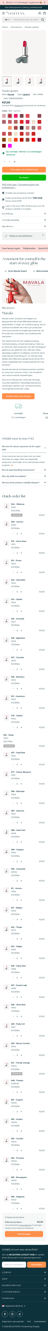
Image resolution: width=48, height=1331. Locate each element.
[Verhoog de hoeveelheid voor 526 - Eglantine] (21, 650)
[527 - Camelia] (10, 122)
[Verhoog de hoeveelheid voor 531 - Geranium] (21, 708)
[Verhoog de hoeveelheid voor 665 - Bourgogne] (21, 1189)
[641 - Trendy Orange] (10, 140)
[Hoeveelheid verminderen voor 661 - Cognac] (13, 1111)
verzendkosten (25, 1225)
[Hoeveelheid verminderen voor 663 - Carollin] (13, 1150)
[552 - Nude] (33, 122)
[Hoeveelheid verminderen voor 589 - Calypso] (13, 861)
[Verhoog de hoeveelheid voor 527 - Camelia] (21, 669)
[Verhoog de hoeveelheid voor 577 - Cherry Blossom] (21, 783)
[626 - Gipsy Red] (22, 134)
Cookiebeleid (40, 1321)
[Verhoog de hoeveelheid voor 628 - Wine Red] (21, 1016)
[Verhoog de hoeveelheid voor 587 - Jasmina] (21, 822)
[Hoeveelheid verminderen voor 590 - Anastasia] (13, 880)
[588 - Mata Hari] (22, 128)
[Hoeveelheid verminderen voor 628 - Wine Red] (13, 1016)
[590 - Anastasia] (33, 128)
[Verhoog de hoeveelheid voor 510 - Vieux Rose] (21, 553)
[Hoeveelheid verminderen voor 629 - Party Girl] (13, 1035)
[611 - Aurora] (39, 128)
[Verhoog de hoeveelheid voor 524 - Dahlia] (21, 611)
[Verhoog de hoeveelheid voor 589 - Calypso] (21, 861)
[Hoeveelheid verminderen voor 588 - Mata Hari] (13, 842)
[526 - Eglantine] (4, 122)
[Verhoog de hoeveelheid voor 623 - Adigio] (21, 958)
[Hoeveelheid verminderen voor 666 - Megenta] (13, 1208)
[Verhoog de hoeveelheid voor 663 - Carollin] (21, 1150)
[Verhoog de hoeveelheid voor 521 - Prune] (21, 572)
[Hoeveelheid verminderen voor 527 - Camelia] (13, 669)
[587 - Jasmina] (16, 128)
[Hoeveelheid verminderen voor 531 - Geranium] (13, 708)
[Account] (39, 13)
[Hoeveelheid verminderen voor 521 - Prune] (13, 572)
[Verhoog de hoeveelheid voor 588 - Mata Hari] (21, 842)
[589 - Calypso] (28, 128)
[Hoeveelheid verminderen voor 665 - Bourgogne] (13, 1189)
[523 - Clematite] (28, 116)
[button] (3, 2)
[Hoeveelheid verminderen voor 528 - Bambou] (13, 688)
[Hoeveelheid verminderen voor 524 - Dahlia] (13, 611)
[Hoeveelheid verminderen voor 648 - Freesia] (13, 1092)
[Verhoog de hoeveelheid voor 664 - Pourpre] (21, 1169)
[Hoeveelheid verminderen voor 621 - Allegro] (13, 919)
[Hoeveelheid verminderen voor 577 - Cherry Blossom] (13, 783)
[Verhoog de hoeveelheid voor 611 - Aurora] (21, 900)
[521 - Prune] (22, 116)
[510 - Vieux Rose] (16, 116)
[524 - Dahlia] (33, 116)
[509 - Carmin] (10, 116)
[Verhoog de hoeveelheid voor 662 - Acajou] (21, 1131)
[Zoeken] (42, 19)
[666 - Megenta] (10, 146)
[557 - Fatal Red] (39, 122)
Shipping (18, 106)
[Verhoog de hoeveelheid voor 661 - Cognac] (21, 1111)
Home (5, 27)
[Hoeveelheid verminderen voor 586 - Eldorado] (13, 803)
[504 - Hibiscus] (4, 116)
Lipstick (26, 94)
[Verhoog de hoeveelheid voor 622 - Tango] (21, 938)
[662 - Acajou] (28, 140)
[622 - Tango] (10, 134)
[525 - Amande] (39, 116)
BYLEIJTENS (14, 1326)
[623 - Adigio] (16, 134)
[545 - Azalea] (28, 122)
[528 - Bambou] (16, 122)
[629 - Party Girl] (39, 134)
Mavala (11, 94)
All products (16, 27)
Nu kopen (24, 177)
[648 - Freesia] (16, 140)
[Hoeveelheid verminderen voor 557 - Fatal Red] (13, 764)
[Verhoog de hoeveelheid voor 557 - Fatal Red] (21, 764)
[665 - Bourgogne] (4, 146)
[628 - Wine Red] (33, 134)
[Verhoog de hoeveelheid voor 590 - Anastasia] (21, 880)
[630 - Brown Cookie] (4, 140)
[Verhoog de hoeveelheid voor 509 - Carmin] (21, 533)
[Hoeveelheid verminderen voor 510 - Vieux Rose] (13, 553)
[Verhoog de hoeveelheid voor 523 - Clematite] (21, 591)
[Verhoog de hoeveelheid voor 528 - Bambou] (21, 688)
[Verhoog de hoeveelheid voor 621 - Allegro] (21, 919)
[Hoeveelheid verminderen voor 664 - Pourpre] (13, 1169)
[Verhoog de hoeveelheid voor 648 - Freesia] (21, 1092)
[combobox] (24, 20)
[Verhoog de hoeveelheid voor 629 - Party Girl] (21, 1035)
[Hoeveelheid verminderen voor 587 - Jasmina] (13, 822)
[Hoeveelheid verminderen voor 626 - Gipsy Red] (13, 977)
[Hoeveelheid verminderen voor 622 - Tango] (13, 938)
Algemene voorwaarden (13, 1321)
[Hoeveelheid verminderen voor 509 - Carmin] (13, 533)
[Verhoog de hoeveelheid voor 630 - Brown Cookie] (21, 1055)
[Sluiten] (43, 235)
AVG (29, 1321)
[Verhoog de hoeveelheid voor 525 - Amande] (21, 630)
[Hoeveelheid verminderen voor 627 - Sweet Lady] (13, 997)
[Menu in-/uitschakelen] (3, 13)
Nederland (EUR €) (14, 1306)
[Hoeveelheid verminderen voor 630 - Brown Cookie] (13, 1055)
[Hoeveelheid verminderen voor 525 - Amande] (13, 630)
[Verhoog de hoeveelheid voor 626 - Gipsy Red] (21, 977)
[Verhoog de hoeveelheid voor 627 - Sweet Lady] (21, 997)
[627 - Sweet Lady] (28, 134)
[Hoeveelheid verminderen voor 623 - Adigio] (13, 958)
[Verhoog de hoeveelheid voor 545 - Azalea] (21, 727)
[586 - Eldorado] (10, 128)
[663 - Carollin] (33, 140)
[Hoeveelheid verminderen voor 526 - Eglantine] (13, 650)
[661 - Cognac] (22, 140)
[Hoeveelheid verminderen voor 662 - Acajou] (13, 1131)
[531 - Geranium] (22, 122)
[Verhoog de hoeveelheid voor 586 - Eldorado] (21, 803)
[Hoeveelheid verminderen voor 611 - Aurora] (13, 900)
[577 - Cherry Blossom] (4, 128)
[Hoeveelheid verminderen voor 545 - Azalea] (13, 727)
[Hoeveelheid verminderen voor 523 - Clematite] (13, 591)
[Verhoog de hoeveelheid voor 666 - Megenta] (21, 1208)
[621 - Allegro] (4, 134)
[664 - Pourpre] (39, 140)
